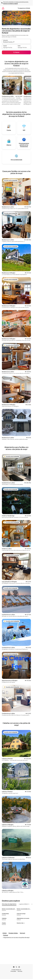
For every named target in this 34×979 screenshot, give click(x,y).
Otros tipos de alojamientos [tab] (9, 904)
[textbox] (9, 47)
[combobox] (16, 42)
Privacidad (13, 971)
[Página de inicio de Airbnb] (3, 8)
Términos (19, 971)
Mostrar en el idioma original (10, 3)
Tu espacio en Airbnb (24, 8)
